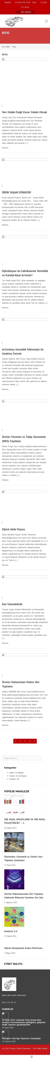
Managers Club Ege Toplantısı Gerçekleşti (21, 1038)
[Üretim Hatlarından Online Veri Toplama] (25, 663)
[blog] (44, 758)
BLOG (5, 54)
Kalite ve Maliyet (16, 772)
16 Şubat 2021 (10, 828)
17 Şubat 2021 (10, 936)
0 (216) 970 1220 (22, 2)
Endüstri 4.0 (14, 779)
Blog (14, 47)
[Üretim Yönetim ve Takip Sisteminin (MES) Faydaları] (25, 414)
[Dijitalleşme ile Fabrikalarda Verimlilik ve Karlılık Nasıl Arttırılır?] (25, 249)
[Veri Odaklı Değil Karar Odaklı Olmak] (25, 80)
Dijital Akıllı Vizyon (13, 529)
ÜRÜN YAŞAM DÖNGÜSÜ (16, 192)
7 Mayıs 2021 (9, 953)
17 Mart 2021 (10, 865)
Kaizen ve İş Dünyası (18, 776)
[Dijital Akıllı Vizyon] (25, 505)
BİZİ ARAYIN (26, 12)
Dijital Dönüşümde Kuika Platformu (23, 948)
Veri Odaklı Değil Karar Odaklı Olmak (24, 112)
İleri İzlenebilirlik (12, 604)
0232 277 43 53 (9, 1002)
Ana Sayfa (6, 47)
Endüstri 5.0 (10, 931)
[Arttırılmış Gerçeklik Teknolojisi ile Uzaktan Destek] (25, 329)
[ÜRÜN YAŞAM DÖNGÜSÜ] (25, 171)
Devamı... (5, 148)
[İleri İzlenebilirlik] (25, 585)
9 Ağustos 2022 (10, 902)
